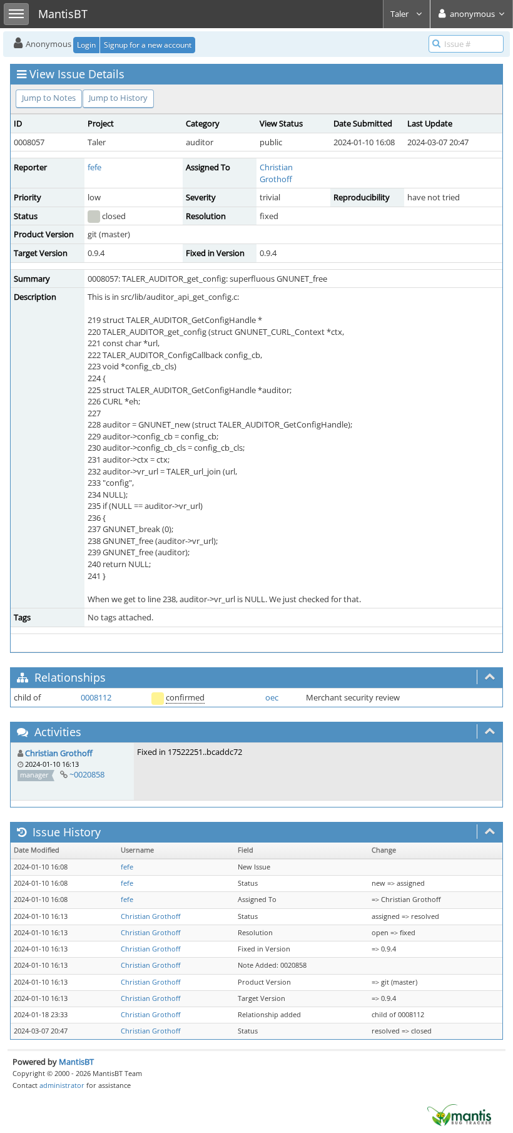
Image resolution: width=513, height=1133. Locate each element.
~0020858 (86, 774)
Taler (400, 13)
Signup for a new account (147, 44)
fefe (94, 167)
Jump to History (118, 97)
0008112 (96, 697)
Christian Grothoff (276, 173)
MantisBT (76, 1061)
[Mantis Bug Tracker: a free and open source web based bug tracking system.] (459, 1114)
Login (86, 44)
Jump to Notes (49, 97)
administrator (61, 1085)
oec (271, 697)
